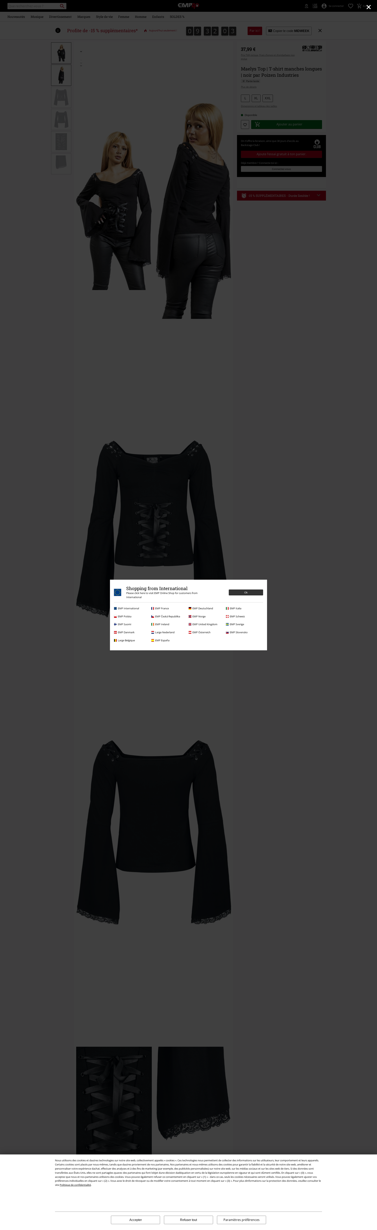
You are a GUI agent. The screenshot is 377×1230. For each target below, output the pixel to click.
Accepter (135, 1220)
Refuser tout (188, 1220)
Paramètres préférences (241, 1220)
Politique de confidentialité (75, 1185)
